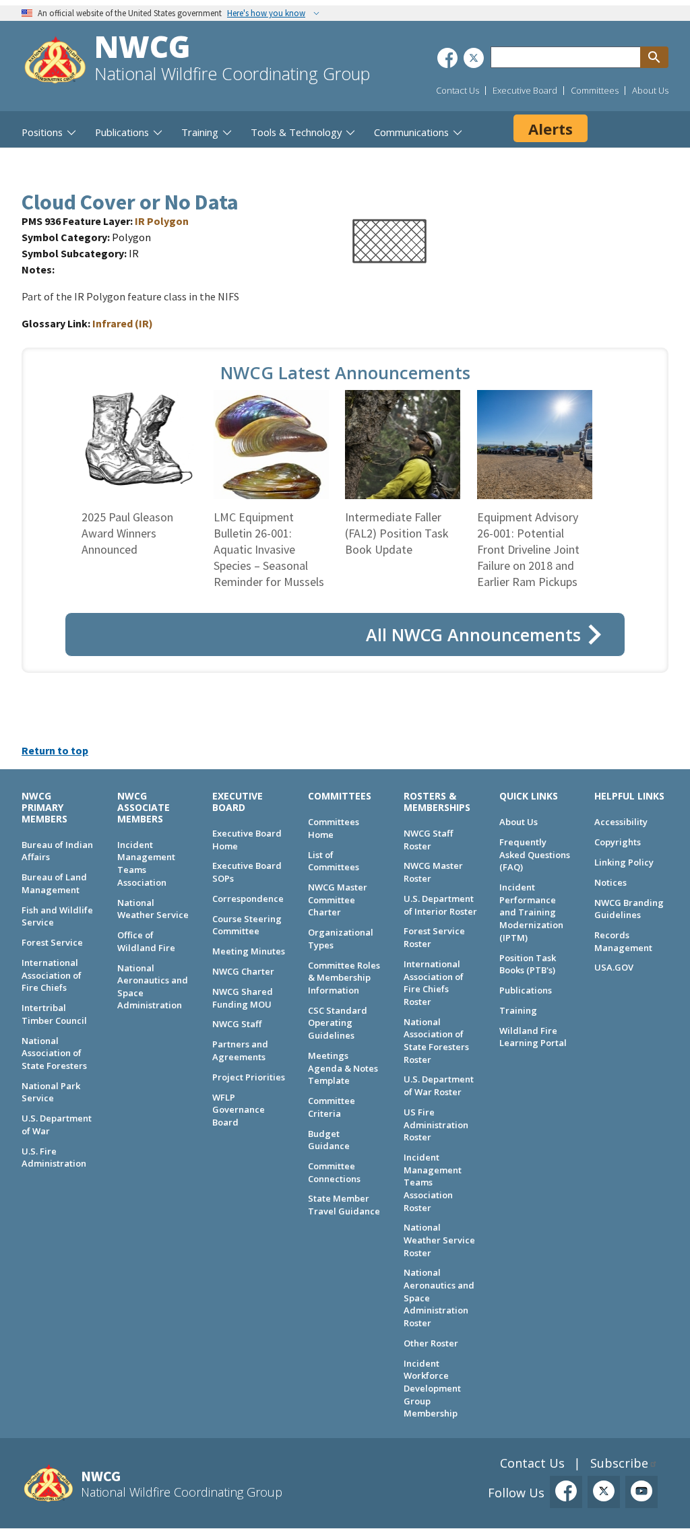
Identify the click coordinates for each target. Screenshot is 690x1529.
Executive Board (525, 90)
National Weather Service (153, 909)
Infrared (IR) (122, 323)
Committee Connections (334, 1172)
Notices (610, 882)
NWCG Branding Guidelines (629, 909)
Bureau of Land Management (54, 883)
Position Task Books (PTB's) (527, 964)
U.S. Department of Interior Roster (440, 904)
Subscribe (619, 1463)
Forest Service (52, 942)
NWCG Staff (236, 1024)
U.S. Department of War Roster (439, 1085)
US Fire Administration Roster (436, 1124)
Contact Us (457, 90)
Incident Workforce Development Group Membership (432, 1388)
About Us (650, 90)
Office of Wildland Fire (146, 941)
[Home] (55, 61)
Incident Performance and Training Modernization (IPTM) (531, 912)
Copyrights (617, 842)
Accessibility (621, 822)
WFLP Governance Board (238, 1109)
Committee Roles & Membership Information (344, 977)
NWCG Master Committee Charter (337, 899)
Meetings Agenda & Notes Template (343, 1067)
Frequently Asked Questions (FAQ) (534, 854)
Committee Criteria (331, 1107)
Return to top (55, 750)
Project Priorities (248, 1077)
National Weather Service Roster (439, 1239)
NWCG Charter (243, 971)
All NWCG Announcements (473, 634)
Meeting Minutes (248, 951)
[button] (390, 266)
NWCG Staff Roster (428, 839)
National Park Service (51, 1092)
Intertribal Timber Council (54, 1014)
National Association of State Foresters (54, 1053)
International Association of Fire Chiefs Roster (434, 983)
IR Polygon (162, 221)
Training (518, 1010)
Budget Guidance (329, 1140)
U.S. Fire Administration (54, 1157)
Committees (595, 90)
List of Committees (333, 861)
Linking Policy (624, 862)
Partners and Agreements (240, 1050)
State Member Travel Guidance (344, 1204)
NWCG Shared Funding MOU (242, 997)
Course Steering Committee (247, 925)
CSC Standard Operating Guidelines (337, 1022)
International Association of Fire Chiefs (52, 975)
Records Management (623, 941)
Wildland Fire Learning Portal (533, 1036)
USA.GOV (613, 967)
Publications (525, 990)
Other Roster (431, 1343)
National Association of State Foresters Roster (436, 1041)
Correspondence (248, 898)
